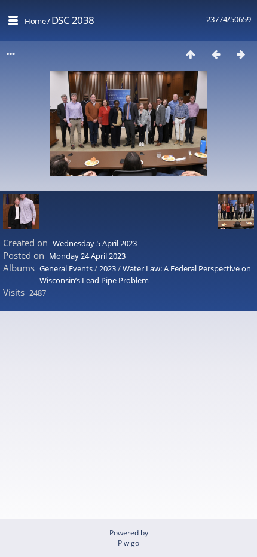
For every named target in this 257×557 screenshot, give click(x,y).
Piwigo (128, 543)
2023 (107, 268)
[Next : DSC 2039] (240, 54)
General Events (66, 268)
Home (35, 21)
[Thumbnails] (190, 54)
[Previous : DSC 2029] (215, 54)
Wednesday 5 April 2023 (95, 243)
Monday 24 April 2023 (87, 255)
